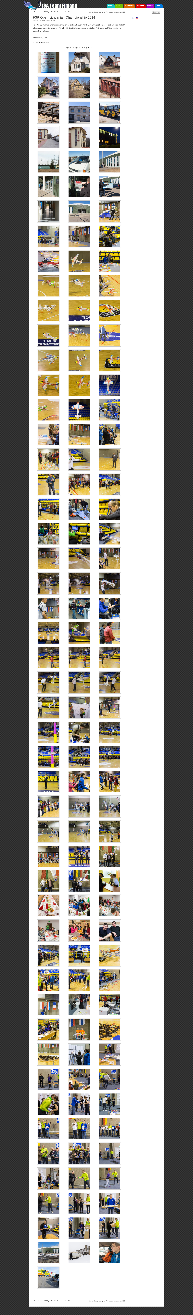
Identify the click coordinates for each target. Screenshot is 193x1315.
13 (95, 47)
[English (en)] (137, 18)
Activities (140, 6)
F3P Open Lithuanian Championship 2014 (64, 17)
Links (158, 6)
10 (85, 47)
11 (88, 47)
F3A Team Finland (51, 5)
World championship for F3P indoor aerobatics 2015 (107, 12)
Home (110, 6)
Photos (150, 6)
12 (91, 47)
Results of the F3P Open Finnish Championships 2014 (52, 12)
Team (118, 6)
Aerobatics (129, 6)
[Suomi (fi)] (133, 18)
